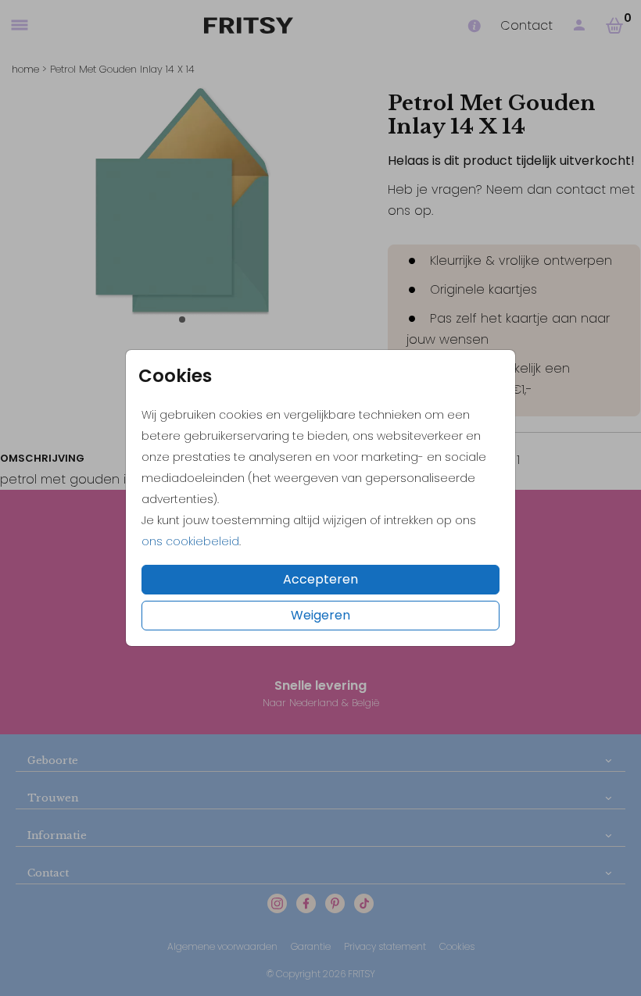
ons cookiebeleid (190, 541)
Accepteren (320, 579)
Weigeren (320, 615)
